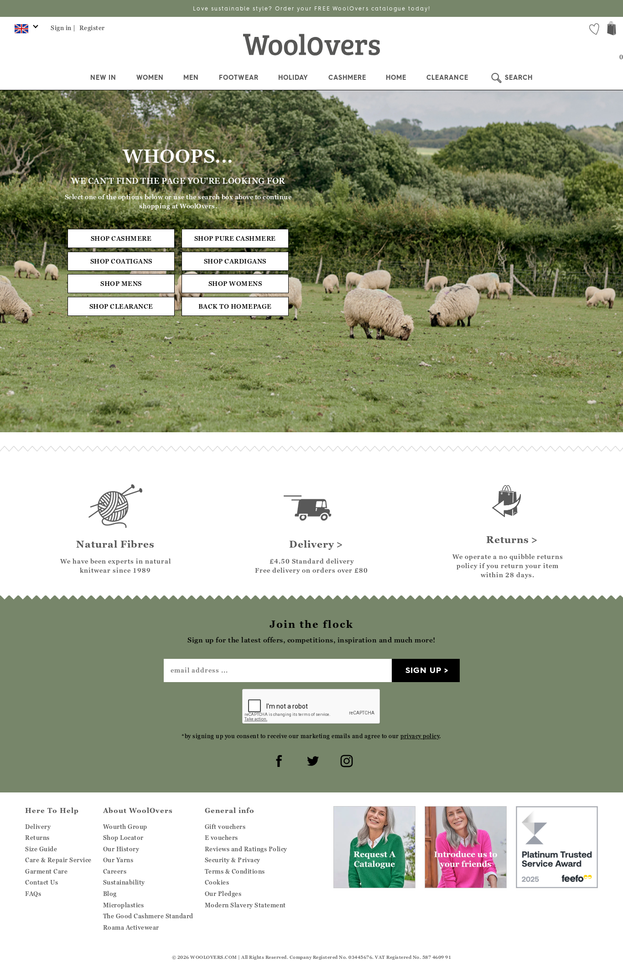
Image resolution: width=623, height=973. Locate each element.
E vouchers (221, 837)
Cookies (217, 882)
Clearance (447, 77)
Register (92, 27)
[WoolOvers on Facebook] (278, 760)
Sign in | (63, 27)
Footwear (239, 77)
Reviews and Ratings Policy (246, 849)
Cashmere (347, 77)
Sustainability (124, 882)
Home (396, 77)
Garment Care (46, 871)
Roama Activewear (131, 927)
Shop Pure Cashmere (235, 238)
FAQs (33, 893)
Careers (115, 871)
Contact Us (41, 882)
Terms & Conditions (235, 871)
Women (150, 77)
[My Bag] (611, 29)
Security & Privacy (232, 860)
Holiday (293, 77)
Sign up (423, 670)
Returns (37, 837)
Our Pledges (223, 893)
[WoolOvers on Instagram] (345, 760)
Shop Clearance (121, 306)
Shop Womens (235, 283)
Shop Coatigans (121, 261)
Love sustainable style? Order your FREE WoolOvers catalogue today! (312, 8)
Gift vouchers (225, 826)
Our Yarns (118, 860)
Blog (110, 893)
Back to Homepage (235, 306)
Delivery (38, 826)
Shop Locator (123, 837)
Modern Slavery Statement (245, 905)
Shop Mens (121, 283)
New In (103, 77)
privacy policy (419, 736)
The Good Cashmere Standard (148, 916)
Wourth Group (125, 826)
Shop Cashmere (121, 238)
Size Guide (41, 849)
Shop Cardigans (235, 261)
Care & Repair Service (58, 860)
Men (191, 77)
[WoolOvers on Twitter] (311, 760)
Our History (121, 849)
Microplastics (123, 905)
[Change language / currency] (25, 31)
